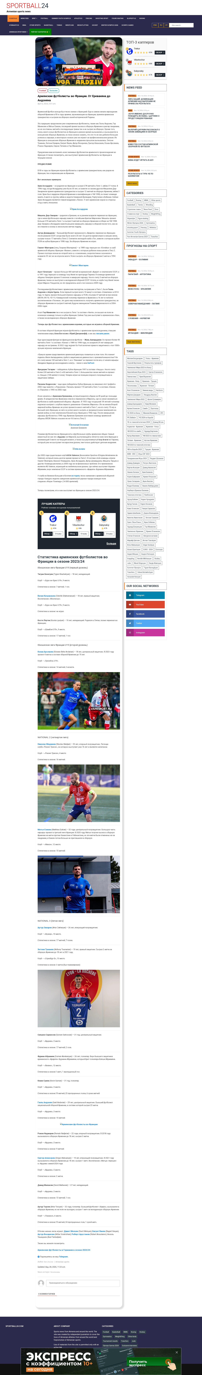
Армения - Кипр (133, 381)
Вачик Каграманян (46, 596)
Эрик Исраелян (145, 377)
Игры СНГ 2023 (144, 454)
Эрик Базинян (147, 472)
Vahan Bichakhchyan (145, 572)
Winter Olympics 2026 (135, 223)
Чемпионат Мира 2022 (135, 399)
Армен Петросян (149, 477)
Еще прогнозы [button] (134, 342)
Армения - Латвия (147, 386)
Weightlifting (155, 214)
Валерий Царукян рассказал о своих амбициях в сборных (144, 131)
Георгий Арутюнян (134, 363)
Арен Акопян (148, 481)
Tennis (140, 205)
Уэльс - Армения (152, 358)
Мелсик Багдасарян (135, 358)
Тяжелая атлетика (134, 495)
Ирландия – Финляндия (140, 333)
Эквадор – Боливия (138, 259)
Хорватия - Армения (135, 427)
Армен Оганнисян (153, 531)
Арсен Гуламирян (154, 399)
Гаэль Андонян (45, 1102)
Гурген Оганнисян (155, 372)
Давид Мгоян (158, 422)
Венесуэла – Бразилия (139, 289)
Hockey (145, 214)
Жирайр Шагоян (133, 540)
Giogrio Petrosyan (147, 554)
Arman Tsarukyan (149, 540)
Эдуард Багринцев (134, 527)
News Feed (148, 209)
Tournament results (110, 1341)
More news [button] (132, 183)
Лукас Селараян (133, 481)
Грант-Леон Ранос (134, 522)
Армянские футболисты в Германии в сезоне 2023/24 (64, 1250)
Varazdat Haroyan (134, 577)
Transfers (154, 237)
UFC (161, 413)
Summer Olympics (134, 568)
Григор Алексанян (46, 1158)
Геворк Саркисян (148, 509)
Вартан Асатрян (133, 468)
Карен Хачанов (146, 504)
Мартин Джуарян (134, 395)
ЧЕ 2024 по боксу (133, 413)
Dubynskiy (104, 525)
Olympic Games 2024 (111, 1346)
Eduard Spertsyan (133, 549)
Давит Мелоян (71, 1231)
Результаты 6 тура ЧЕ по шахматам (140, 175)
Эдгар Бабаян (132, 499)
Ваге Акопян (49, 1262)
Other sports (133, 157)
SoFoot (90, 363)
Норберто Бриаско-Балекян (137, 490)
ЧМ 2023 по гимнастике (152, 436)
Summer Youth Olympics (136, 232)
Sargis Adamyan (155, 563)
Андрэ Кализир (133, 486)
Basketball (131, 205)
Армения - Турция (149, 381)
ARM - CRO (131, 454)
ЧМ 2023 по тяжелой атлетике (138, 445)
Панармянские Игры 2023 (137, 458)
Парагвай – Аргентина (139, 274)
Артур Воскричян (46, 1234)
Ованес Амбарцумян (150, 486)
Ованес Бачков (133, 472)
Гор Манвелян (150, 527)
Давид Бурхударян (134, 404)
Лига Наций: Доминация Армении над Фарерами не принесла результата (141, 101)
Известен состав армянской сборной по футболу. (143, 145)
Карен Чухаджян (147, 499)
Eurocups (159, 549)
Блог (157, 209)
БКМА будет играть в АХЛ (140, 160)
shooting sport (132, 228)
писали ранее (102, 333)
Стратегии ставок (134, 209)
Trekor (53, 525)
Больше (111, 543)
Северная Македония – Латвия (143, 304)
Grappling (130, 559)
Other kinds (132, 1336)
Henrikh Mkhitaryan (144, 559)
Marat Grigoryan (140, 563)
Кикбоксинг (148, 495)
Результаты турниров (152, 363)
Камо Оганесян (133, 509)
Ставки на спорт (133, 214)
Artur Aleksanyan (133, 545)
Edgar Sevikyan (148, 545)
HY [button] (166, 25)
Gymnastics (150, 223)
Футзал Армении (150, 440)
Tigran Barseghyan (151, 568)
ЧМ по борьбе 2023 (134, 449)
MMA (130, 110)
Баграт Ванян (98, 1231)
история (75, 476)
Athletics (153, 228)
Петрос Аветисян (149, 463)
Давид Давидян (133, 463)
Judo (129, 563)
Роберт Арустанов (81, 1234)
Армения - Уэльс (152, 427)
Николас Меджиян (47, 744)
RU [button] (161, 25)
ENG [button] (155, 25)
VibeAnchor (78, 525)
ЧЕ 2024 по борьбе (146, 418)
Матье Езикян (44, 829)
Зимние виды (148, 390)
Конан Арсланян (45, 652)
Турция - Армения (152, 449)
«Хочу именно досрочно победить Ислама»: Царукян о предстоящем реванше (143, 116)
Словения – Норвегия (139, 318)
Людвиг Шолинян (156, 458)
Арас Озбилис (149, 522)
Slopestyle (131, 218)
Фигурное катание (150, 536)
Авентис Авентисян (134, 518)
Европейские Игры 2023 (136, 372)
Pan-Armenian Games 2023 (137, 237)
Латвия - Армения (134, 440)
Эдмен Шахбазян (134, 513)
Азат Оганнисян (133, 390)
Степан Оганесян (133, 536)
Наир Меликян (150, 404)
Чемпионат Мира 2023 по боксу (139, 367)
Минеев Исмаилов (150, 413)
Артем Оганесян (133, 408)
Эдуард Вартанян (151, 431)
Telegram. (63, 1256)
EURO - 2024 (148, 549)
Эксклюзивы (55, 1272)
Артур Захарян (45, 927)
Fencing (144, 228)
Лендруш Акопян (150, 395)
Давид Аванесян (149, 468)
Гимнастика (131, 377)
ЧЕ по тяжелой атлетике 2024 (138, 422)
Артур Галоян (132, 504)
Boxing (138, 200)
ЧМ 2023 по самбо (134, 431)
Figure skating (143, 218)
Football (132, 96)
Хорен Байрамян (133, 477)
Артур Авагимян (133, 436)
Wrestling (149, 205)
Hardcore (159, 390)
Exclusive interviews (129, 1346)
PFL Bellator (131, 418)
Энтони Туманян (46, 949)
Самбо (145, 408)
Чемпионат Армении (135, 531)
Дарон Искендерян (151, 513)
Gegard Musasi (132, 554)
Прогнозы (154, 408)
